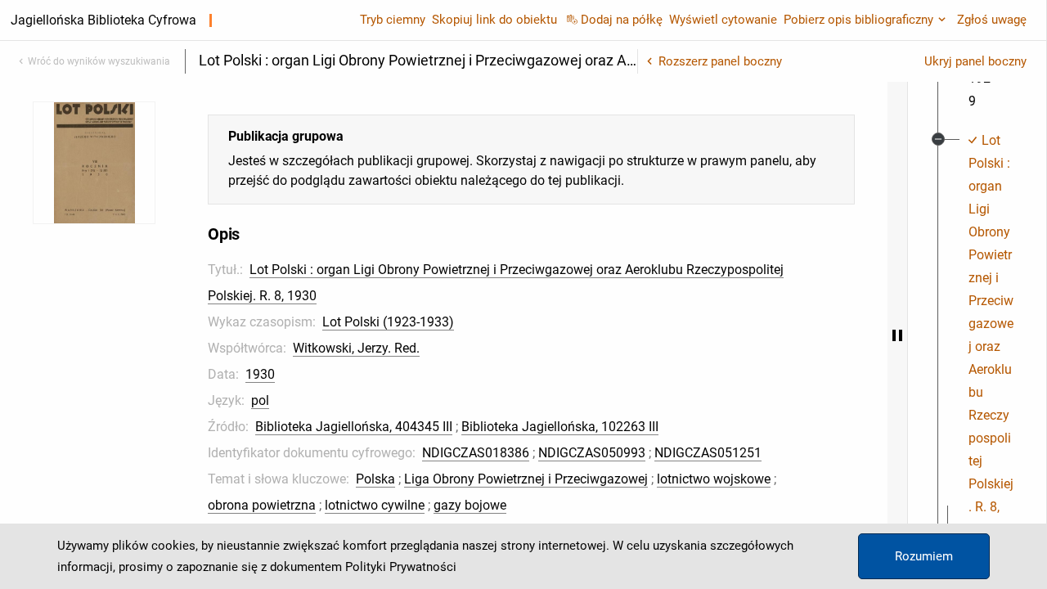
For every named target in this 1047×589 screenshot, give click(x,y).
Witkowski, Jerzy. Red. (356, 348)
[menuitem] (991, 335)
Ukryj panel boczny (975, 61)
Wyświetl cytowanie (723, 19)
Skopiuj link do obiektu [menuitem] (494, 19)
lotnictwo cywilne (375, 505)
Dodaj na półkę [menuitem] (622, 19)
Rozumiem (924, 556)
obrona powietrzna (262, 505)
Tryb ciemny (392, 19)
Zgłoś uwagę (992, 19)
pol (260, 400)
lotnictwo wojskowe (714, 479)
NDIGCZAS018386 (475, 453)
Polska (375, 479)
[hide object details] (897, 335)
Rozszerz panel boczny (720, 61)
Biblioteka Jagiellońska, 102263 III (559, 426)
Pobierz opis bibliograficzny (858, 19)
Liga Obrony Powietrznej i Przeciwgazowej (526, 479)
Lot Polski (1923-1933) (388, 322)
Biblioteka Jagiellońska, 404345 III (353, 426)
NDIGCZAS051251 (708, 453)
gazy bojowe (470, 505)
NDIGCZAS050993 (591, 453)
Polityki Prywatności (400, 567)
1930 (260, 374)
